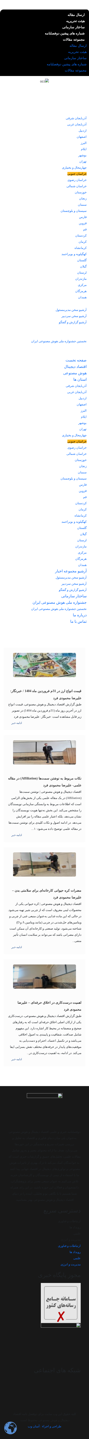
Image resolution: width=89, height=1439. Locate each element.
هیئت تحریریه (75, 21)
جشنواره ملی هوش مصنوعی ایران (58, 335)
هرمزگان (81, 291)
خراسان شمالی (76, 186)
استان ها (78, 112)
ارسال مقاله (76, 15)
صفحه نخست (74, 92)
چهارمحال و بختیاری (74, 167)
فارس (83, 217)
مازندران (81, 278)
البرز (84, 143)
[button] (81, 633)
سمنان (82, 204)
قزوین (83, 223)
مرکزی (82, 285)
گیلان (83, 266)
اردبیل (83, 130)
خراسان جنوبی (77, 174)
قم (85, 229)
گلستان (82, 260)
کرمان (83, 241)
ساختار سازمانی (73, 27)
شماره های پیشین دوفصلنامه (65, 33)
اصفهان (82, 136)
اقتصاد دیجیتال (73, 99)
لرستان (82, 272)
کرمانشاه (81, 248)
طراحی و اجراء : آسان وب (44, 1426)
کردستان (81, 235)
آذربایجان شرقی (76, 118)
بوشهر (82, 155)
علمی (77, 1233)
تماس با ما (76, 354)
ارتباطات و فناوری (69, 1221)
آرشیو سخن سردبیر (74, 316)
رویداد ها (75, 1227)
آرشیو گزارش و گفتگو (73, 322)
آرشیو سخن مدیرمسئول (71, 310)
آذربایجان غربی (77, 124)
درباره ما (78, 347)
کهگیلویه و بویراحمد (74, 254)
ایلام (84, 149)
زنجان (83, 198)
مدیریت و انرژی (71, 1239)
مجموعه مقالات (74, 39)
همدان (82, 297)
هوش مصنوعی (73, 105)
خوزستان (81, 192)
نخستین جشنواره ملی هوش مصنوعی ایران (59, 341)
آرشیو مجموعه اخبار (69, 303)
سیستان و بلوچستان (74, 211)
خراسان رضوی (77, 180)
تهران (83, 161)
